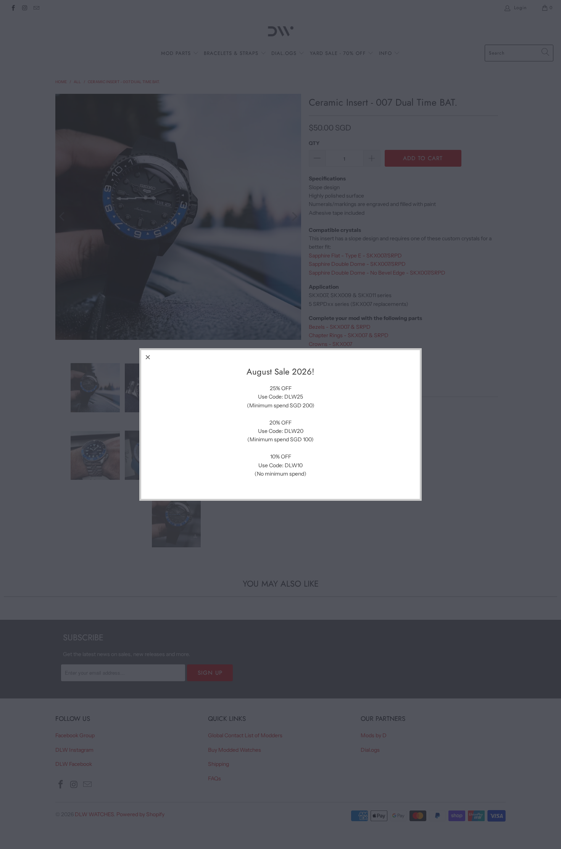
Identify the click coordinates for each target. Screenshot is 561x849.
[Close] (148, 357)
